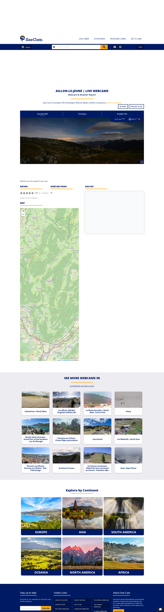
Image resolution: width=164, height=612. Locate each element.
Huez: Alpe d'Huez (128, 468)
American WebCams (81, 609)
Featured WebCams (62, 609)
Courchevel (97, 439)
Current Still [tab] (42, 114)
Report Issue (136, 106)
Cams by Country (61, 600)
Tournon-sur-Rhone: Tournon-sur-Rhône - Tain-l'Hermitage (35, 468)
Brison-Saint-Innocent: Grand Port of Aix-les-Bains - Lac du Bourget (36, 439)
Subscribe (46, 608)
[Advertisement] (82, 16)
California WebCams (98, 606)
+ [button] (23, 211)
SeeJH (140, 47)
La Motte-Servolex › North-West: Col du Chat (97, 411)
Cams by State (60, 605)
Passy (128, 411)
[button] (139, 119)
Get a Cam (78, 605)
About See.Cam (79, 600)
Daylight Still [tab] (122, 114)
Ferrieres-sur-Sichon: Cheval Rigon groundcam (66, 439)
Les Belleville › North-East (128, 439)
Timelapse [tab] (82, 114)
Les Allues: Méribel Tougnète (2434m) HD (66, 411)
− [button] (23, 214)
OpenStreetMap (67, 360)
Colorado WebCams (101, 600)
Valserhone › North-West (36, 411)
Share (123, 106)
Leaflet (59, 360)
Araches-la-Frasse (66, 468)
